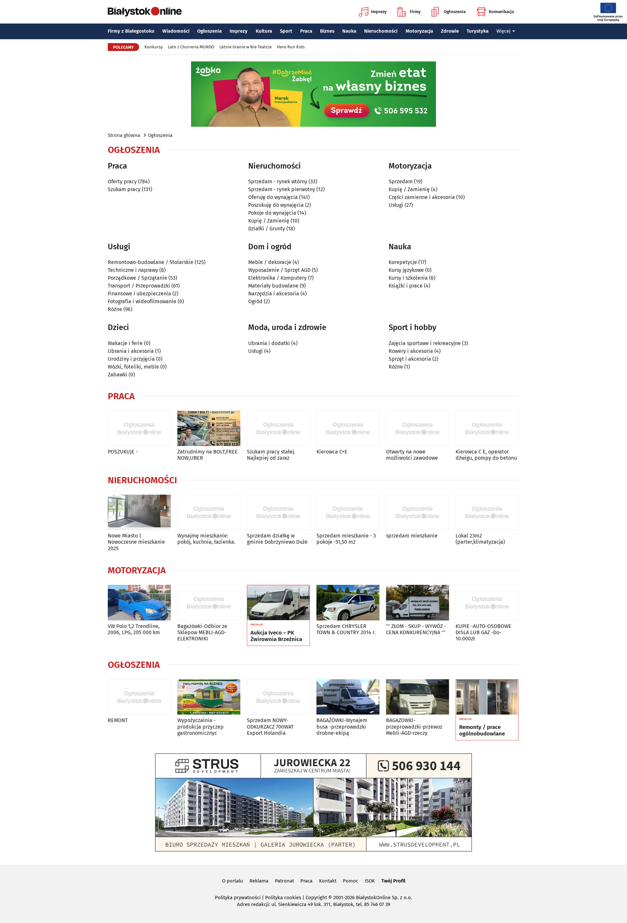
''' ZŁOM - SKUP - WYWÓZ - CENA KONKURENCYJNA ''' (416, 629)
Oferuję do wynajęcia (273, 197)
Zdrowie (450, 31)
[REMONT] (139, 697)
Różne (115, 309)
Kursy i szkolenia (408, 278)
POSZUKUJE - (123, 452)
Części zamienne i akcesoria (422, 197)
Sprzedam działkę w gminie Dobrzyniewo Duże (277, 539)
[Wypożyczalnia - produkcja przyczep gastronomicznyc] (208, 697)
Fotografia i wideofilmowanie (142, 301)
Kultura (264, 31)
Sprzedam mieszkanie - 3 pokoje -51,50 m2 (346, 539)
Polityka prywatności (238, 897)
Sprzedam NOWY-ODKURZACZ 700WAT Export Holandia (270, 726)
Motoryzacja (419, 31)
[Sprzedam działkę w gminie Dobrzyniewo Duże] (278, 512)
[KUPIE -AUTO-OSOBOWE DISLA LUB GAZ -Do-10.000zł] (487, 602)
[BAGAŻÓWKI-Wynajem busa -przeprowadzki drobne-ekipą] (347, 697)
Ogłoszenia (455, 11)
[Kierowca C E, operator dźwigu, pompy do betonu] (487, 428)
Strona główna (124, 135)
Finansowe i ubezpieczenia (139, 293)
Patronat (284, 881)
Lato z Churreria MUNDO (191, 47)
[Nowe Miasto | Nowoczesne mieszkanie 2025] (139, 512)
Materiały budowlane (273, 286)
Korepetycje (403, 262)
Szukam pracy (124, 189)
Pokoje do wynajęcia (272, 213)
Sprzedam (401, 181)
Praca (306, 31)
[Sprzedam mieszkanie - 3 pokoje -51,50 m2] (347, 512)
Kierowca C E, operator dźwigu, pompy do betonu (486, 455)
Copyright (316, 897)
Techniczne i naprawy (133, 270)
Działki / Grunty (266, 228)
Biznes (327, 31)
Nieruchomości (380, 31)
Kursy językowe (406, 270)
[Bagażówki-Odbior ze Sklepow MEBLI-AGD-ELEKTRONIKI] (208, 602)
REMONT (118, 720)
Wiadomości (175, 31)
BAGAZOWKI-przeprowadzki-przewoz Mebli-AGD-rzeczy (414, 726)
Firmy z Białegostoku (131, 31)
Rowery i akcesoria (411, 351)
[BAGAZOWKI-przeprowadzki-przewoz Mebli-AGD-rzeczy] (417, 697)
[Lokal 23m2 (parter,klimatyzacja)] (487, 512)
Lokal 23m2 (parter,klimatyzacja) (480, 539)
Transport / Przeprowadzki (139, 286)
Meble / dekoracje (269, 262)
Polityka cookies (283, 897)
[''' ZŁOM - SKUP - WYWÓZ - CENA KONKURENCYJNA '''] (417, 602)
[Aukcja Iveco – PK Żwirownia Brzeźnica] (278, 602)
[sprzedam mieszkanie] (417, 512)
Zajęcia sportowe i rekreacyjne (425, 343)
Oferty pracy (122, 181)
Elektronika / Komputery (277, 278)
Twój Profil (393, 881)
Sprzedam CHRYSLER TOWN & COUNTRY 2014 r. (346, 629)
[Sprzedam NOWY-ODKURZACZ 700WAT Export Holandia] (278, 697)
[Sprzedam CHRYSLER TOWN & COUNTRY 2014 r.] (347, 602)
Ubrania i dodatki (269, 343)
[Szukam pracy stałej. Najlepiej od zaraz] (278, 428)
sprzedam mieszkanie (412, 536)
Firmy (415, 11)
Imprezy (379, 11)
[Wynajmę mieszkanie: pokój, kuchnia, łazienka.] (208, 512)
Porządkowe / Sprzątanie (137, 278)
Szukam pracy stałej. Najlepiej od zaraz (271, 455)
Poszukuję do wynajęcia (276, 205)
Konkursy (153, 47)
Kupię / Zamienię (268, 221)
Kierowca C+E (331, 452)
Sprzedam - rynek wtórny (277, 181)
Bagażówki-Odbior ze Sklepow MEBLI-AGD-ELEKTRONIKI (202, 632)
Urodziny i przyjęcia (131, 359)
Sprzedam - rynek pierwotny (281, 189)
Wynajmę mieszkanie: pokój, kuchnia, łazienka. (206, 539)
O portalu (232, 881)
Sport (286, 31)
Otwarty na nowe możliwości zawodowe (412, 455)
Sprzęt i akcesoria (410, 359)
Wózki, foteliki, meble (133, 367)
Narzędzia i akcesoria (273, 293)
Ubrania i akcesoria (131, 351)
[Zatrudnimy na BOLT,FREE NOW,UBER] (208, 428)
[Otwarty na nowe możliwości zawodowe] (417, 428)
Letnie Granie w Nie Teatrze (245, 47)
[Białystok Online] (145, 12)
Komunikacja (501, 11)
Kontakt (327, 881)
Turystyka (478, 31)
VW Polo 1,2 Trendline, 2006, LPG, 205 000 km (134, 629)
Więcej (503, 31)
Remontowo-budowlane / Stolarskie (150, 262)
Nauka (349, 31)
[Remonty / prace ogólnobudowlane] (487, 697)
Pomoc (350, 881)
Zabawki (117, 374)
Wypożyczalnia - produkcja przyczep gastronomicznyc (200, 726)
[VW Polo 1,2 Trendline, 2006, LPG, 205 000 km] (139, 602)
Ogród (255, 301)
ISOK (370, 881)
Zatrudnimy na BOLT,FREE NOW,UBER (207, 455)
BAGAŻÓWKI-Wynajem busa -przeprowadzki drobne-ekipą (341, 726)
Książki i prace (406, 286)
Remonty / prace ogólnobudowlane (482, 730)
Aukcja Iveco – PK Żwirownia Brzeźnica (276, 636)
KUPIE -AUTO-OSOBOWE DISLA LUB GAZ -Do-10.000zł (483, 632)
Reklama (258, 881)
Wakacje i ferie (125, 343)
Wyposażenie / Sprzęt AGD (279, 270)
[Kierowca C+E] (347, 428)
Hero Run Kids (291, 47)
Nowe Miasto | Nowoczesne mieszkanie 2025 (136, 542)
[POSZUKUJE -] (139, 428)
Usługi (396, 205)
